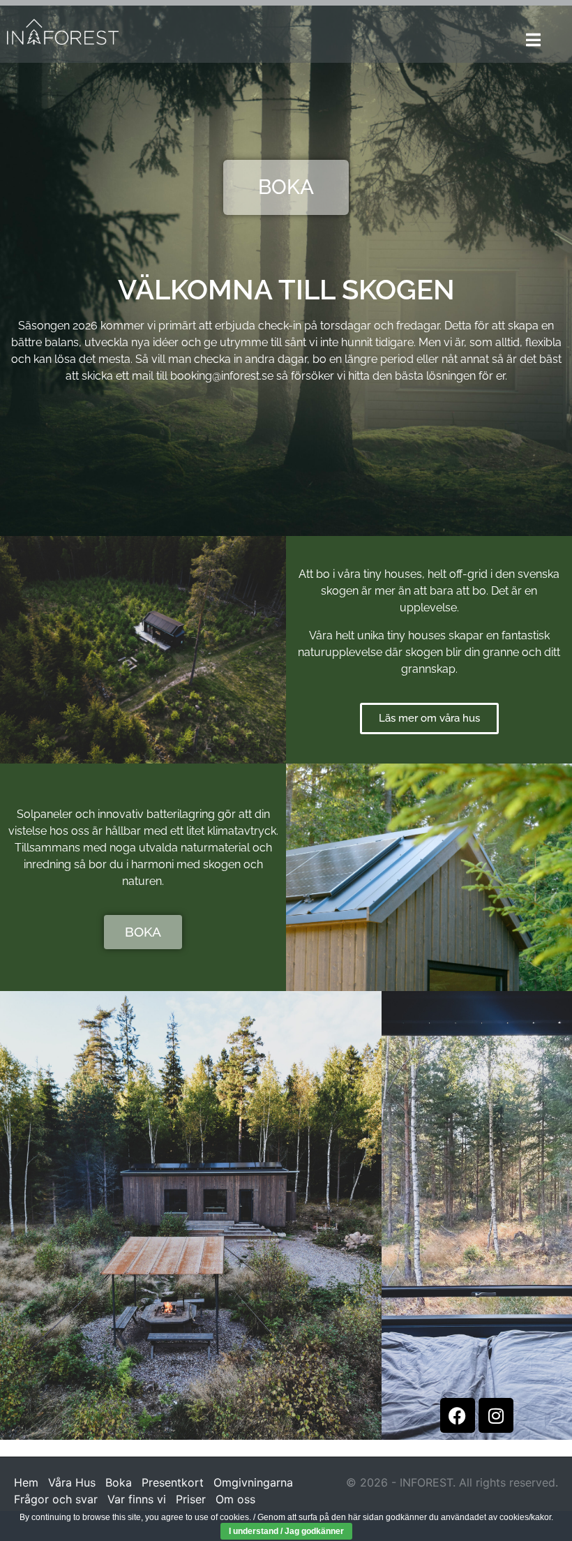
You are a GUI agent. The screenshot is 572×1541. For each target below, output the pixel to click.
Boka (118, 1482)
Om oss (235, 1499)
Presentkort (173, 1482)
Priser (191, 1499)
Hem (26, 1482)
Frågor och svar (56, 1499)
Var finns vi (136, 1499)
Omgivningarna (253, 1482)
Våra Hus (72, 1482)
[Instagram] (496, 1415)
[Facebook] (457, 1415)
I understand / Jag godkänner (286, 1531)
